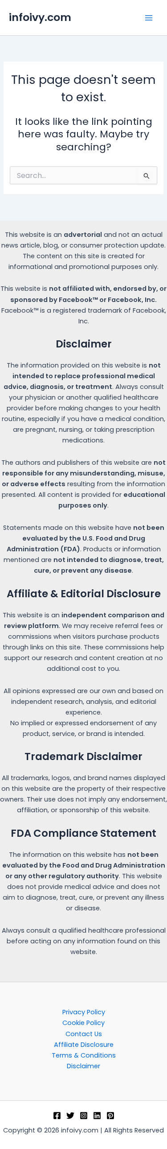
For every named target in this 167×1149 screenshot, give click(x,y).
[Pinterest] (110, 1116)
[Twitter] (70, 1116)
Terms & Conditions (84, 1055)
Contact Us (83, 1033)
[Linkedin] (97, 1116)
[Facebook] (57, 1116)
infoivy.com (40, 17)
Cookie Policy (83, 1022)
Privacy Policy (83, 1012)
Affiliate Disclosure (84, 1044)
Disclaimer (83, 1066)
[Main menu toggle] (148, 17)
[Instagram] (84, 1116)
